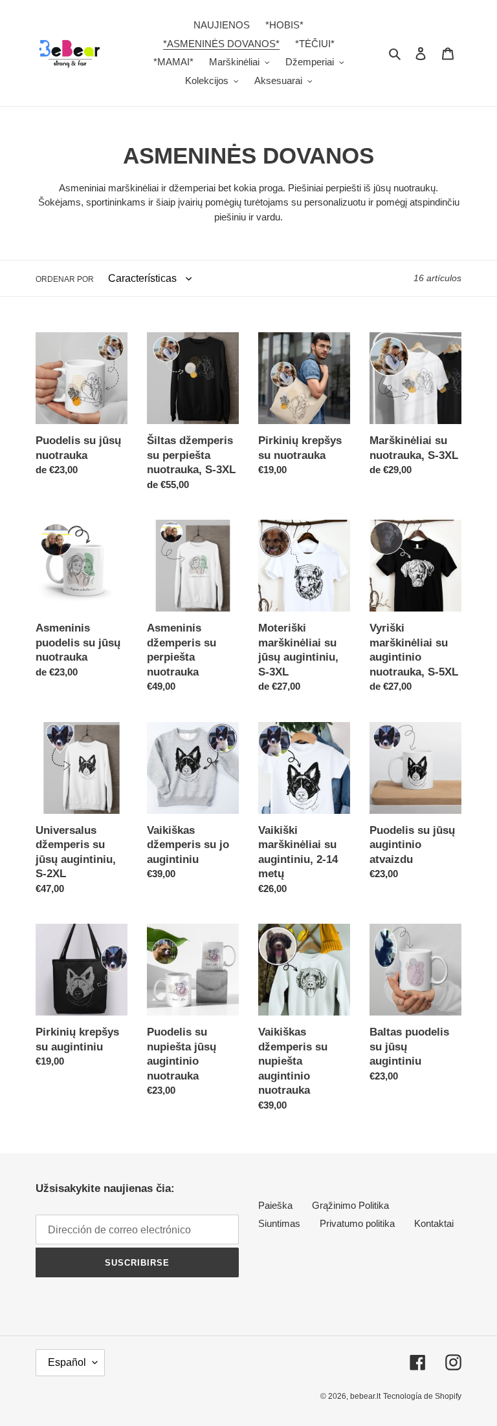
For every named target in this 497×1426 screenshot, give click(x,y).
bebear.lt (365, 1396)
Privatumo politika (357, 1223)
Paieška (275, 1205)
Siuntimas (279, 1223)
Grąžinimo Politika (350, 1205)
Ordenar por (65, 279)
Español (67, 1362)
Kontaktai (434, 1223)
